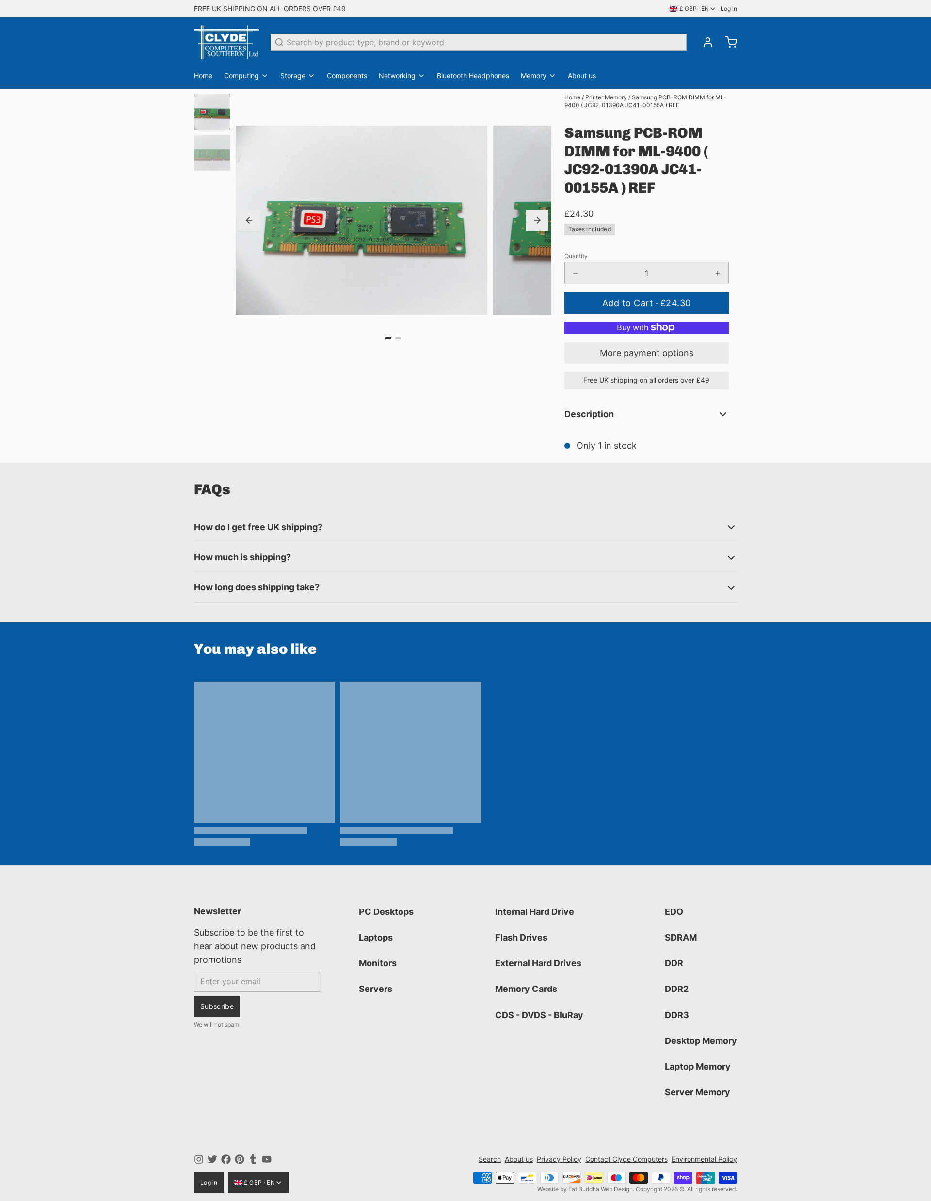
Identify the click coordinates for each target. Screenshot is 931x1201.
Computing (241, 75)
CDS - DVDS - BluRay (539, 1015)
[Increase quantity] (717, 273)
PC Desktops (386, 912)
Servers (375, 989)
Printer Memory (606, 97)
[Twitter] (212, 1159)
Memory (533, 75)
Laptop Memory (698, 1066)
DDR (674, 963)
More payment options (646, 353)
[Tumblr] (253, 1159)
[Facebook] (226, 1159)
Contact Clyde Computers (626, 1159)
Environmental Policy (704, 1159)
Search (490, 1159)
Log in (729, 8)
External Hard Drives (538, 963)
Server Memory (697, 1092)
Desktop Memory (701, 1041)
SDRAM (681, 937)
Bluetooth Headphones (473, 75)
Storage (292, 75)
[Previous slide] (249, 220)
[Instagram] (199, 1159)
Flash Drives (521, 937)
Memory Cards (526, 989)
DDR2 (677, 989)
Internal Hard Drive (534, 912)
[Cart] (727, 42)
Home (203, 75)
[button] (646, 303)
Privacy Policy (559, 1159)
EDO (674, 912)
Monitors (378, 963)
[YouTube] (267, 1159)
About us (582, 75)
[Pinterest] (239, 1159)
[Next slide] (537, 220)
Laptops (376, 937)
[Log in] (704, 42)
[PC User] (226, 42)
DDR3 (677, 1015)
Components (347, 75)
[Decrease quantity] (575, 273)
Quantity (576, 256)
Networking (397, 75)
